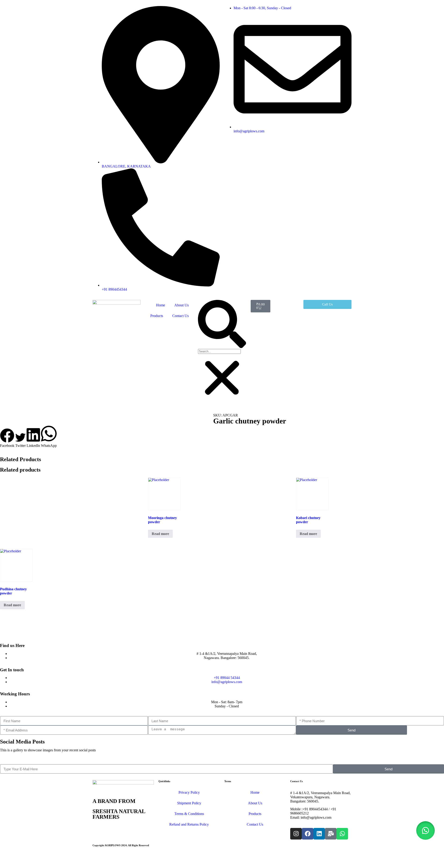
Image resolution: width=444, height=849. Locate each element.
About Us (181, 305)
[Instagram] (296, 834)
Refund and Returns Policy (189, 824)
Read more (160, 534)
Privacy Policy (189, 792)
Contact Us (180, 316)
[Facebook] (307, 834)
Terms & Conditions (189, 814)
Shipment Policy (189, 803)
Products (156, 316)
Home (160, 305)
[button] (222, 324)
